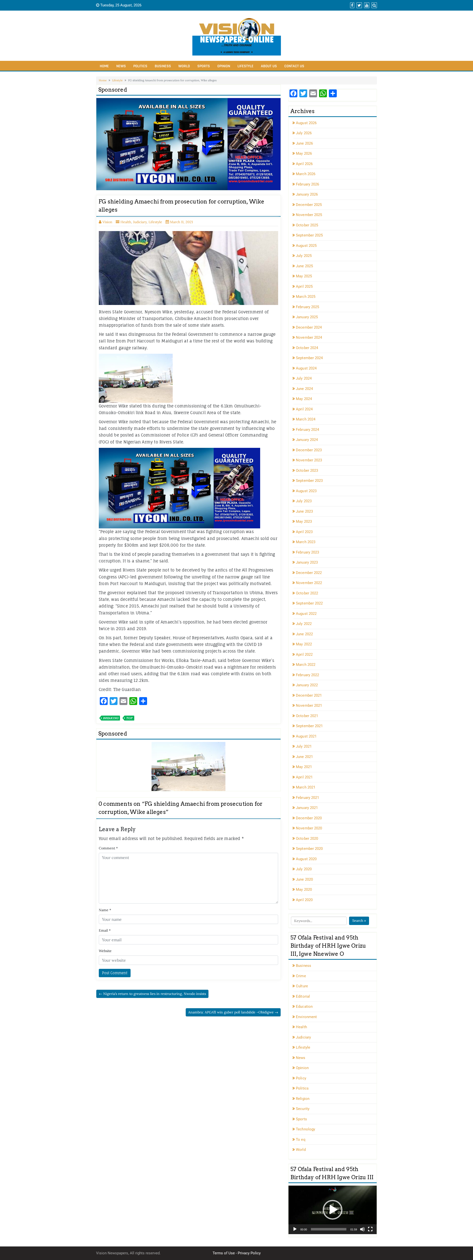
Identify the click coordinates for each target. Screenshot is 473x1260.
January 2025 (307, 317)
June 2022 (304, 634)
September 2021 (309, 726)
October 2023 (307, 470)
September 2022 (309, 603)
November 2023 (309, 460)
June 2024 (304, 388)
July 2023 (304, 501)
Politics (140, 66)
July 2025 (304, 255)
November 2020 (309, 828)
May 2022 (304, 644)
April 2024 (304, 409)
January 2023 (307, 562)
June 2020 (304, 879)
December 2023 (309, 450)
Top (129, 718)
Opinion (223, 66)
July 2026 (304, 133)
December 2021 (309, 695)
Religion (302, 1098)
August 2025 (306, 245)
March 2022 (305, 664)
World (184, 66)
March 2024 (305, 419)
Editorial (303, 996)
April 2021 (304, 777)
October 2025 (307, 225)
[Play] (294, 1229)
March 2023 (305, 542)
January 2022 (307, 685)
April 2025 (304, 286)
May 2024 (304, 399)
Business (163, 66)
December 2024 (309, 327)
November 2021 (309, 705)
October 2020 (307, 838)
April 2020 (304, 900)
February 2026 (307, 184)
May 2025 (304, 276)
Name (105, 910)
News (121, 66)
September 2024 (309, 358)
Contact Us (294, 66)
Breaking (110, 718)
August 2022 (306, 613)
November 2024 (309, 337)
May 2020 (304, 889)
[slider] (328, 1229)
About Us (269, 66)
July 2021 (304, 746)
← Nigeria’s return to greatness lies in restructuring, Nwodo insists (152, 993)
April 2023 (304, 532)
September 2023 (309, 480)
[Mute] (362, 1229)
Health (125, 222)
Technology (305, 1129)
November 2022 (309, 583)
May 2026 (304, 153)
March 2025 (305, 296)
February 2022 (307, 675)
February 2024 (307, 429)
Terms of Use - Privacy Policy (237, 1253)
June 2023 (304, 511)
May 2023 (304, 521)
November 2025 (309, 215)
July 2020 (304, 869)
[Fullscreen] (370, 1229)
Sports (203, 66)
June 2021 (304, 757)
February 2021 (307, 797)
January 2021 (307, 808)
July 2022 (304, 624)
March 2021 (305, 787)
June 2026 (304, 143)
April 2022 (304, 654)
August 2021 (306, 736)
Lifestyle (245, 66)
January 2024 (307, 439)
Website (105, 951)
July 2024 (304, 378)
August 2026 (306, 123)
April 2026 (304, 164)
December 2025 (309, 204)
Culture (302, 986)
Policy (301, 1078)
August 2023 (306, 491)
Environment (306, 1017)
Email (105, 930)
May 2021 (304, 767)
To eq (300, 1139)
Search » (359, 920)
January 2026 (307, 194)
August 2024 (306, 368)
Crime (301, 976)
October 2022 (307, 593)
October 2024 (307, 348)
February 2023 (307, 552)
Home (104, 66)
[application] (332, 1210)
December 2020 (309, 818)
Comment (108, 848)
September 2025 (309, 235)
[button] (332, 1210)
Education (304, 1006)
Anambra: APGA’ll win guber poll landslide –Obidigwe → (233, 1012)
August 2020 (306, 859)
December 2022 (309, 573)
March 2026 (305, 174)
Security (302, 1109)
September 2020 (309, 848)
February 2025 (307, 307)
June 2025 (304, 266)
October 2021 (307, 716)
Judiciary (140, 222)
